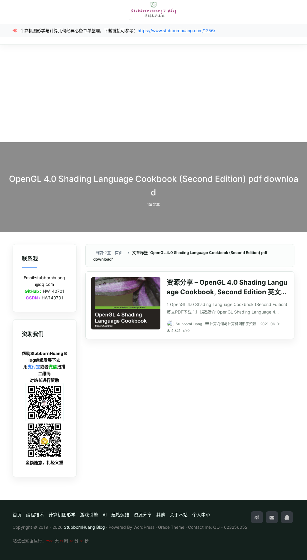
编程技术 (35, 515)
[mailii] (272, 517)
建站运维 (120, 515)
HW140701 (53, 291)
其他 (160, 515)
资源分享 (143, 515)
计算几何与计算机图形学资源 (233, 324)
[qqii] (287, 517)
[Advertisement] (153, 97)
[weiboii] (257, 517)
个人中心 (201, 515)
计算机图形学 (62, 515)
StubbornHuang (189, 324)
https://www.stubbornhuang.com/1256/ (176, 30)
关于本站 (179, 515)
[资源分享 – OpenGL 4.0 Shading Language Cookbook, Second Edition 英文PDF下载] (126, 303)
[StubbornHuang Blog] (153, 10)
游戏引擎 (89, 515)
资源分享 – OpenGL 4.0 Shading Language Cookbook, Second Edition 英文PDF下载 (227, 291)
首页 (17, 515)
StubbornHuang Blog (84, 527)
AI (105, 515)
